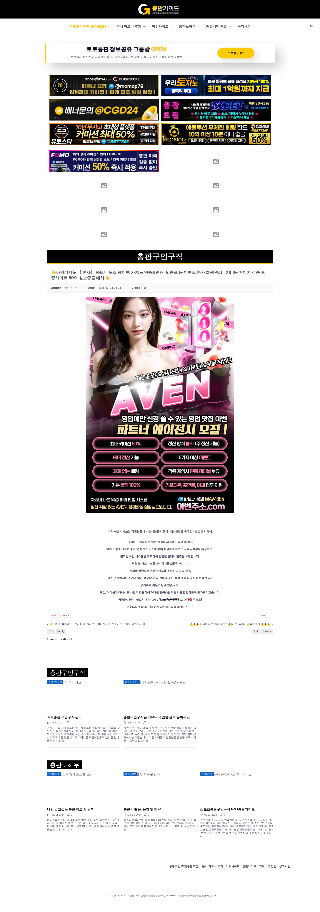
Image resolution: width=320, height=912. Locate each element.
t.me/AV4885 (170, 599)
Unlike (66, 615)
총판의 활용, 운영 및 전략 (142, 809)
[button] (108, 26)
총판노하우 (187, 26)
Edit (256, 631)
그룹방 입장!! (236, 53)
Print (264, 615)
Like (55, 615)
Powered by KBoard (59, 639)
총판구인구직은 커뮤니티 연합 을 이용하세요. (157, 717)
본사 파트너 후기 (128, 26)
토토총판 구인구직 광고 (64, 717)
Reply (60, 631)
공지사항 (244, 26)
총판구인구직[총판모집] (87, 26)
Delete (267, 631)
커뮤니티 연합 (216, 26)
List (51, 631)
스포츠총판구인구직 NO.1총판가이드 (227, 809)
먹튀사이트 (160, 26)
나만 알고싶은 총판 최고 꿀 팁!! (70, 809)
